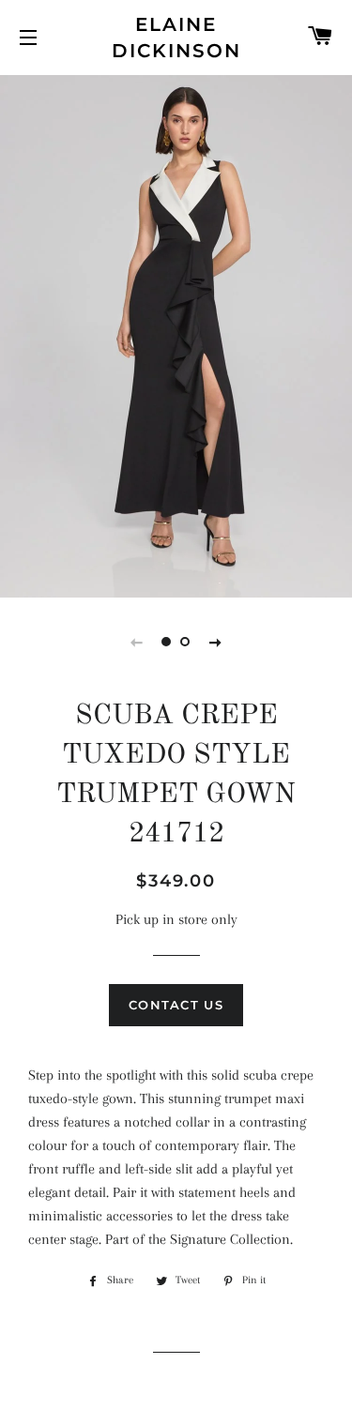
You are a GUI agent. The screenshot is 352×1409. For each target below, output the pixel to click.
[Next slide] (216, 641)
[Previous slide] (137, 641)
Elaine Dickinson (176, 37)
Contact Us (176, 1004)
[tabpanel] (176, 334)
